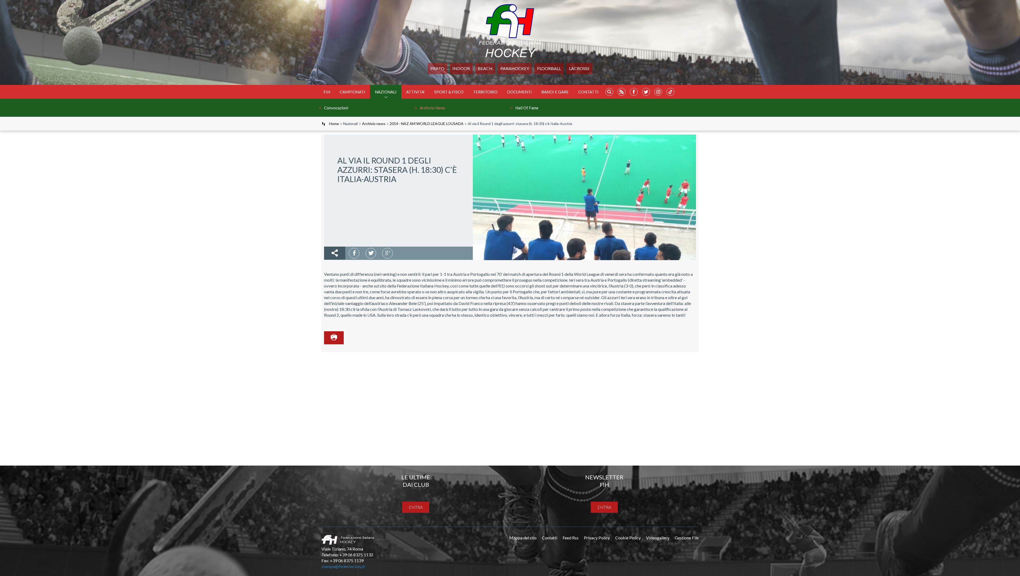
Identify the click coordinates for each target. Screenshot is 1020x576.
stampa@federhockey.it (343, 566)
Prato (437, 68)
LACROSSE (579, 68)
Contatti (588, 91)
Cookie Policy (628, 537)
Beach (485, 68)
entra (416, 507)
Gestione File (687, 537)
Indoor (461, 68)
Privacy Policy (597, 537)
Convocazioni (336, 107)
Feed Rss (571, 537)
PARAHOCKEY (514, 68)
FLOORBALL (549, 68)
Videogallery (657, 537)
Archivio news (432, 107)
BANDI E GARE (555, 91)
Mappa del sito (523, 537)
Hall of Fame (526, 107)
